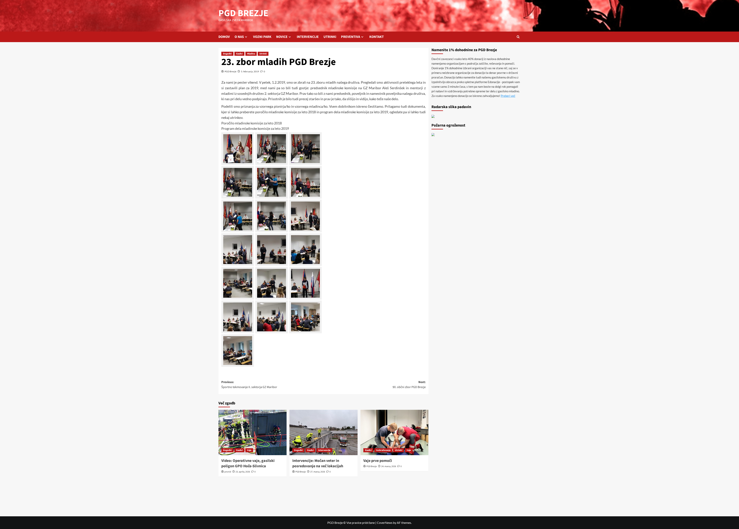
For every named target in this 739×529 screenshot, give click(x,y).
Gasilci (239, 53)
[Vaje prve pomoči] (394, 432)
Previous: (249, 384)
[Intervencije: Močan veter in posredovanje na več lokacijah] (323, 432)
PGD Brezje (230, 71)
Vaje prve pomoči (377, 460)
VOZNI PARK (262, 36)
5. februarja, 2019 (250, 71)
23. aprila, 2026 (243, 471)
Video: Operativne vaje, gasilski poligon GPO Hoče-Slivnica (248, 463)
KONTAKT (376, 36)
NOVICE (282, 36)
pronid (227, 471)
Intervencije (324, 450)
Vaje (249, 450)
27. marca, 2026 (317, 471)
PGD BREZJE (243, 13)
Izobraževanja (383, 450)
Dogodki (227, 53)
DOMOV (224, 36)
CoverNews (384, 522)
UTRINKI (330, 36)
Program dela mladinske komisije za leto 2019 (255, 128)
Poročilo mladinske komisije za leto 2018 (251, 123)
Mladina (251, 53)
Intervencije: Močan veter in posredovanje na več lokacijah (317, 463)
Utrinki (263, 53)
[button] (518, 36)
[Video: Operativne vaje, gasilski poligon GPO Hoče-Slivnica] (252, 432)
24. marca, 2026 (388, 466)
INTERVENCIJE (308, 36)
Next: (409, 384)
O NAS (239, 36)
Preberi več (508, 95)
